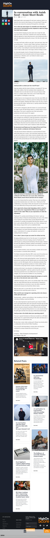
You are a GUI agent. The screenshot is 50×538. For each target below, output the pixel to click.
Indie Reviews (5, 523)
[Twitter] (47, 525)
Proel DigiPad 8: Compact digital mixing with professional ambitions (24, 463)
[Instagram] (43, 525)
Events (4, 528)
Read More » (18, 400)
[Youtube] (43, 528)
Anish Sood (16, 20)
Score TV (4, 521)
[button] (25, 530)
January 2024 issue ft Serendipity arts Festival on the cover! (21, 389)
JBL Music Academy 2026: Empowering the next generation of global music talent (22, 494)
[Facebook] (40, 525)
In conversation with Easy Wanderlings (38, 377)
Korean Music (18, 522)
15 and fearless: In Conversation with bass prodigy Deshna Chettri (39, 411)
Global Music (18, 524)
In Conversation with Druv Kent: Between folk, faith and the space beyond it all (23, 426)
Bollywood (18, 527)
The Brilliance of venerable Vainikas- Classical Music (40, 454)
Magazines (5, 526)
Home (4, 519)
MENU (2, 535)
